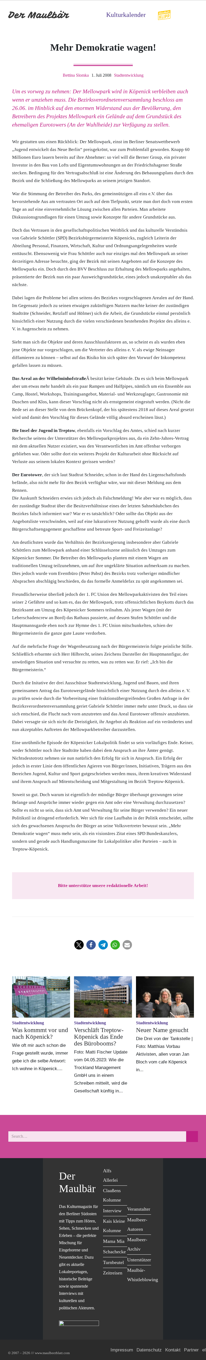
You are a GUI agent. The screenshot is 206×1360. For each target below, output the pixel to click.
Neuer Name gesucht (162, 1030)
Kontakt (173, 1349)
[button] (79, 944)
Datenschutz (149, 1349)
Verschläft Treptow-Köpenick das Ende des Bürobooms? (99, 1037)
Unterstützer (139, 1259)
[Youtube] (132, 1182)
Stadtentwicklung (129, 75)
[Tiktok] (132, 1193)
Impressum (122, 1349)
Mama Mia (113, 1241)
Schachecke (114, 1251)
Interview (112, 1210)
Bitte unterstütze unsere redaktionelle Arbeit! (103, 885)
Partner (191, 1349)
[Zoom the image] (164, 13)
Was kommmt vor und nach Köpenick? (40, 1033)
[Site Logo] (39, 14)
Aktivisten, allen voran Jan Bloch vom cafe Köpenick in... (162, 1062)
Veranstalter (138, 1209)
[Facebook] (132, 1171)
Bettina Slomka (76, 75)
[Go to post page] (41, 997)
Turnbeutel (113, 1262)
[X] (144, 1171)
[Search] (192, 1136)
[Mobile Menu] (191, 15)
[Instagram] (144, 1182)
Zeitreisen (112, 1273)
